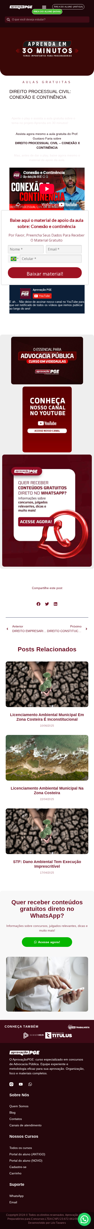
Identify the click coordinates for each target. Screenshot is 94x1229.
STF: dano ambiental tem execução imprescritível (47, 864)
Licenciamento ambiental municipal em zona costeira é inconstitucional (47, 717)
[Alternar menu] (44, 7)
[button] (38, 603)
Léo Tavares (58, 1222)
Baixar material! (45, 273)
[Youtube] (21, 1084)
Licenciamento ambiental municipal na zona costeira (47, 790)
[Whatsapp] (30, 1084)
